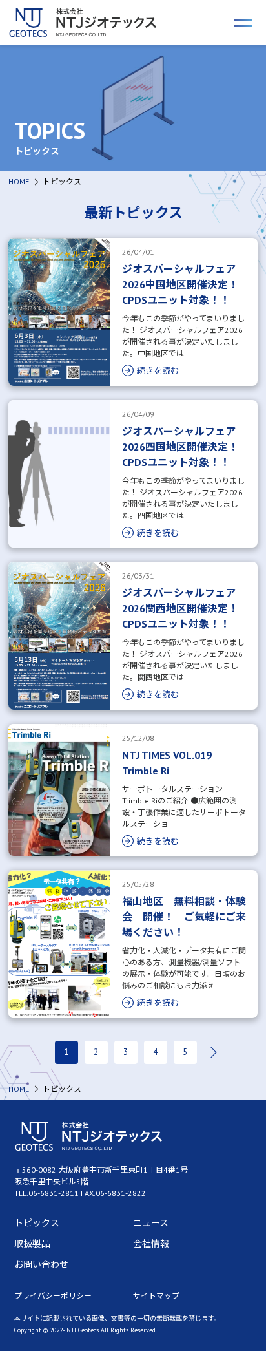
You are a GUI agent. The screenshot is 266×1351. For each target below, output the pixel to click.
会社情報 (151, 1244)
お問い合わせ (41, 1264)
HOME (18, 181)
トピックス (36, 1223)
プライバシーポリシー (53, 1296)
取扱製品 (32, 1244)
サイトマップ (156, 1296)
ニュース (151, 1223)
